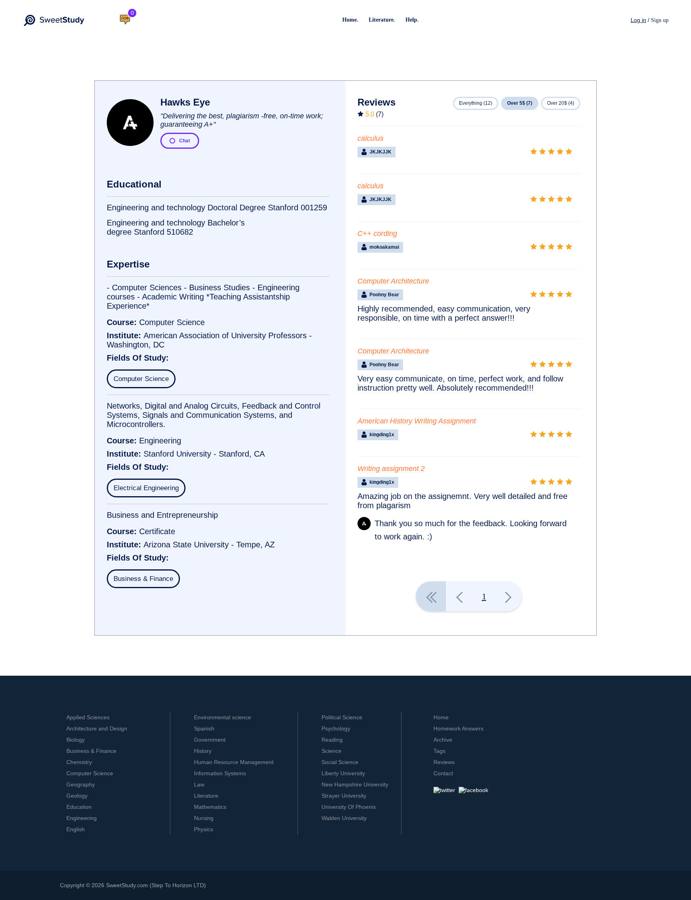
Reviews (444, 762)
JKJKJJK (380, 152)
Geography (80, 784)
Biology (75, 739)
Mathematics (210, 807)
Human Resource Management (234, 762)
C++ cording (377, 233)
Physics (203, 829)
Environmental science (222, 717)
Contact (443, 773)
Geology (77, 795)
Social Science (340, 762)
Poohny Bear (384, 294)
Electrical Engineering (146, 488)
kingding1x (381, 434)
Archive (442, 739)
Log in (638, 20)
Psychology (336, 728)
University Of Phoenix (349, 807)
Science (332, 751)
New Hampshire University (355, 784)
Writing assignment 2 (391, 469)
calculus (370, 138)
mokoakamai (384, 247)
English (75, 829)
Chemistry (79, 762)
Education (79, 807)
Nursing (204, 818)
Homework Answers (458, 728)
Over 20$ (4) (560, 103)
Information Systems (220, 773)
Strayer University (344, 795)
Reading (332, 739)
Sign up (660, 20)
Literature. (382, 20)
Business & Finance (143, 579)
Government (210, 739)
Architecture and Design (96, 728)
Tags (439, 751)
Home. (350, 20)
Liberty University (343, 773)
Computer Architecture (393, 281)
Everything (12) (475, 103)
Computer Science (141, 379)
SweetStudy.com (127, 885)
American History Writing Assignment (416, 421)
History (203, 751)
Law (199, 784)
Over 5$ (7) (519, 103)
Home (441, 717)
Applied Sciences (88, 717)
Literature (206, 795)
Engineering (81, 818)
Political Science (342, 717)
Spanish (204, 728)
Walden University (344, 818)
